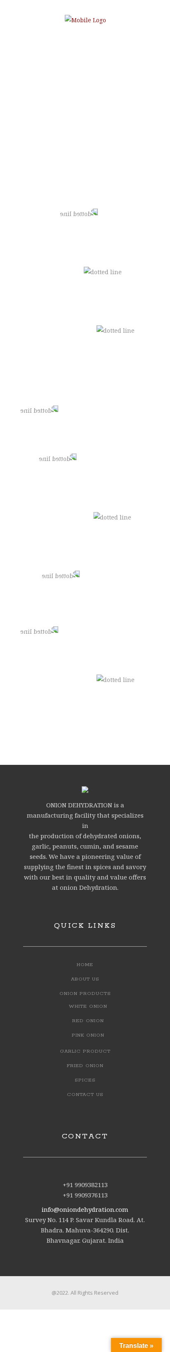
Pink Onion (88, 1035)
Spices (85, 1080)
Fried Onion (85, 1066)
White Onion (88, 1006)
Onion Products (85, 993)
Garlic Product (85, 1051)
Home (85, 965)
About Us (85, 979)
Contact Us (85, 1094)
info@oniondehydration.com (85, 1209)
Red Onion (88, 1021)
